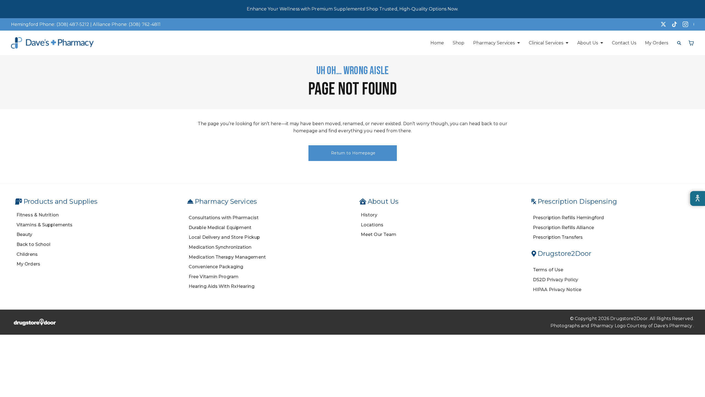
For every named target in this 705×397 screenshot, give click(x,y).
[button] (496, 43)
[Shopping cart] (691, 43)
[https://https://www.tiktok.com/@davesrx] (672, 24)
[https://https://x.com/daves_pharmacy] (661, 24)
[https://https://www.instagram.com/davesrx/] (683, 24)
